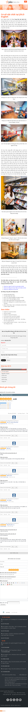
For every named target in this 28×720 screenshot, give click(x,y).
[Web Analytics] (2, 710)
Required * (3, 342)
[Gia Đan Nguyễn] (14, 520)
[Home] (3, 612)
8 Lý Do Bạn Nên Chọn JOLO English (12, 316)
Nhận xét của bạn (4, 427)
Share (9, 437)
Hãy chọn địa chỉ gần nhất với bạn (9, 354)
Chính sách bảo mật (7, 694)
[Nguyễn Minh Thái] (14, 417)
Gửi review (3, 604)
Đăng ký (24, 368)
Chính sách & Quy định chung (8, 674)
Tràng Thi (4, 381)
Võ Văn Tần (4, 375)
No (16, 435)
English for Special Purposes (10, 314)
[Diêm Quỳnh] (14, 443)
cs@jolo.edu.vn (17, 705)
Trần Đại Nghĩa (5, 371)
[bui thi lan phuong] (14, 495)
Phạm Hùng (4, 379)
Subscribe (5, 437)
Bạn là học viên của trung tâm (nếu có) (8, 453)
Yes (12, 435)
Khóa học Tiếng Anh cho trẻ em (11, 289)
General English (7, 313)
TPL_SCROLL (14, 708)
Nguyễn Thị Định (5, 373)
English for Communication (10, 311)
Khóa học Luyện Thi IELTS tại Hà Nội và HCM (14, 286)
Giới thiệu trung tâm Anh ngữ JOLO (12, 317)
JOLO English (4, 19)
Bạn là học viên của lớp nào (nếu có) (8, 533)
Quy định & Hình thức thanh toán (19, 694)
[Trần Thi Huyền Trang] (14, 471)
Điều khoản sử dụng (21, 692)
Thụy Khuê (4, 377)
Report (1, 437)
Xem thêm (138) (14, 553)
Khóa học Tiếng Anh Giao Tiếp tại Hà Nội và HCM (15, 288)
